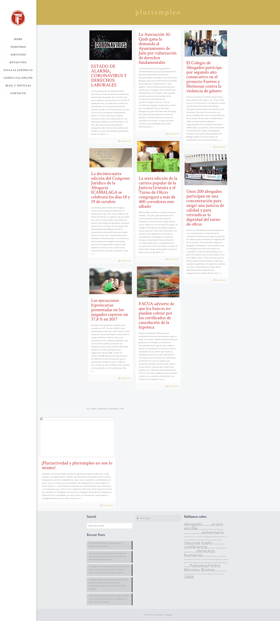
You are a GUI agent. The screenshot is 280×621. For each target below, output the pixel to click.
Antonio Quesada (203, 537)
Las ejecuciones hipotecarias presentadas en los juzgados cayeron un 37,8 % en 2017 (109, 309)
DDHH (224, 548)
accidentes (207, 525)
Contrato (211, 548)
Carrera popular (210, 540)
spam (210, 574)
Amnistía (213, 529)
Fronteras (224, 559)
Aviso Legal (145, 518)
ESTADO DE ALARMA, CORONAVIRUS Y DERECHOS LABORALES (109, 75)
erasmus (223, 556)
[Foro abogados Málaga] (18, 17)
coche (214, 544)
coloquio (221, 544)
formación (205, 559)
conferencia (195, 547)
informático (188, 563)
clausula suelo (198, 543)
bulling (200, 540)
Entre (205, 556)
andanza (198, 533)
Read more (126, 141)
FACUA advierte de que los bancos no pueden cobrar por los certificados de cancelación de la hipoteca (156, 315)
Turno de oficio (218, 574)
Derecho (192, 552)
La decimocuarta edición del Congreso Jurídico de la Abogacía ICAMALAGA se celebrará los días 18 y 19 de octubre (109, 598)
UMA (189, 577)
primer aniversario (191, 574)
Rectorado (203, 574)
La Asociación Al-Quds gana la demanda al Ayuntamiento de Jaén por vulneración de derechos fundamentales (158, 48)
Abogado (193, 524)
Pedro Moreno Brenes (202, 568)
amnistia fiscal (204, 529)
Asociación (193, 540)
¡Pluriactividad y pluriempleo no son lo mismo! (77, 465)
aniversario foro (190, 537)
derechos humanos (199, 553)
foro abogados (214, 559)
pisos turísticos (220, 571)
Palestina (199, 566)
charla (219, 540)
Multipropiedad (217, 563)
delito (186, 552)
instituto (197, 563)
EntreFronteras (213, 556)
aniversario (213, 532)
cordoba (218, 548)
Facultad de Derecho (192, 559)
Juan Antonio (205, 563)
